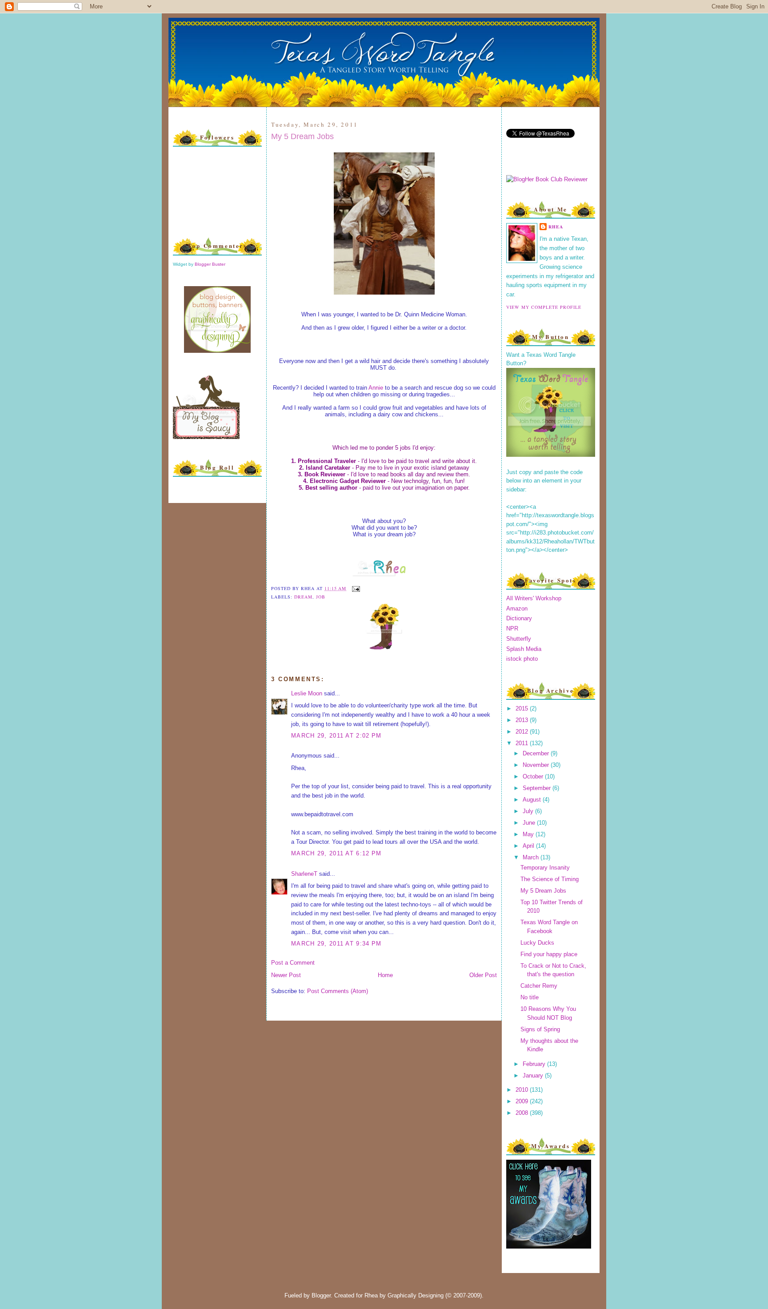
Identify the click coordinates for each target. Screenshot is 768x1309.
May (529, 834)
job (320, 597)
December (537, 753)
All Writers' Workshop (533, 598)
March (531, 857)
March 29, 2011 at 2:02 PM (336, 735)
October (534, 776)
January (534, 1075)
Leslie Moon (306, 693)
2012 (523, 731)
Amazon (517, 608)
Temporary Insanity (545, 867)
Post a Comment (293, 962)
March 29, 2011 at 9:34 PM (336, 943)
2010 (523, 1089)
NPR (512, 628)
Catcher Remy (538, 985)
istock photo (522, 658)
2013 (523, 720)
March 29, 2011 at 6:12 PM (336, 853)
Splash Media (523, 649)
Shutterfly (518, 638)
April (529, 845)
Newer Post (286, 975)
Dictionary (519, 618)
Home (385, 975)
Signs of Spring (540, 1029)
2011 (523, 743)
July (529, 811)
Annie (375, 387)
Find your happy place (548, 954)
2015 (523, 708)
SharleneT (304, 873)
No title (529, 997)
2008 (523, 1112)
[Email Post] (355, 588)
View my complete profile (543, 307)
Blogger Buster (210, 264)
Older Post (483, 975)
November (537, 765)
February (535, 1064)
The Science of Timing (549, 879)
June (530, 822)
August (533, 799)
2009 (523, 1101)
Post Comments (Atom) (337, 991)
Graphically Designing (416, 1295)
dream (303, 597)
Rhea (555, 226)
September (537, 788)
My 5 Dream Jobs (302, 136)
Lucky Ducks (537, 942)
